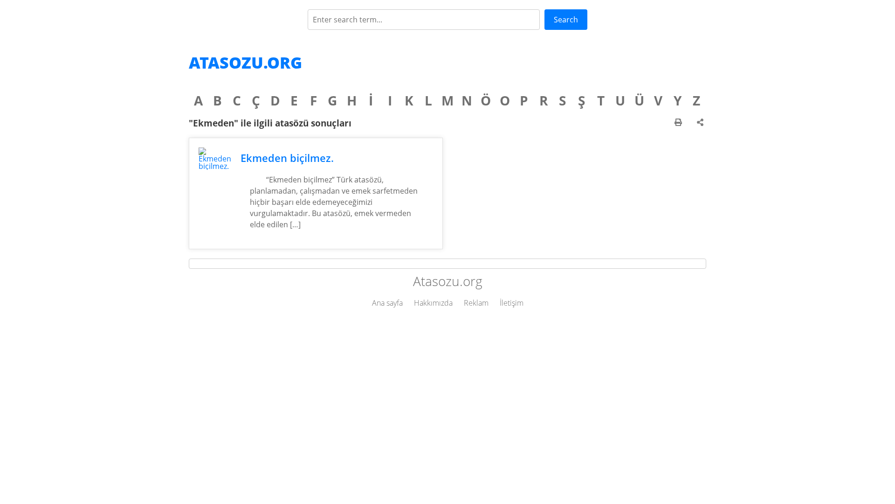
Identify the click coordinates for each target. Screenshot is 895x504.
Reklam (476, 303)
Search (566, 19)
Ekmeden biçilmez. (287, 158)
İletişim (511, 303)
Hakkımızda (433, 303)
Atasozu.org (245, 62)
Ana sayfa (387, 303)
